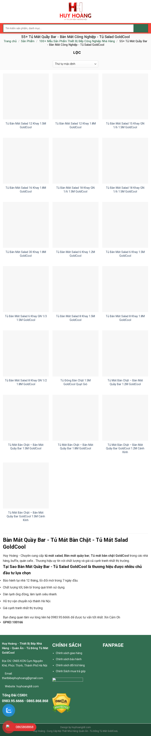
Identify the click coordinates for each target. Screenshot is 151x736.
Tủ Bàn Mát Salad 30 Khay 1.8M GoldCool (26, 253)
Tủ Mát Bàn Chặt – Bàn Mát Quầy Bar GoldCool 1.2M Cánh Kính (125, 448)
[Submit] (140, 28)
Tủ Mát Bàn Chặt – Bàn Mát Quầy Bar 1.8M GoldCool (75, 446)
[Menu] (5, 11)
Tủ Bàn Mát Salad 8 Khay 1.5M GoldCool (75, 318)
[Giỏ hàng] (146, 11)
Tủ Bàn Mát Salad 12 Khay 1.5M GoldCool (26, 125)
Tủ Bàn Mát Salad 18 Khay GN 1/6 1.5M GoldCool (75, 189)
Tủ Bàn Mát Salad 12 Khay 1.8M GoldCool (75, 125)
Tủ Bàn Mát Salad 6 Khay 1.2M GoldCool (75, 253)
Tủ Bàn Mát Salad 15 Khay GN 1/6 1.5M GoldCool (125, 125)
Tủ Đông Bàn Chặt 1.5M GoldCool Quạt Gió (75, 382)
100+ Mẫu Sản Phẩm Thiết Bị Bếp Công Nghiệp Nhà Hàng (77, 41)
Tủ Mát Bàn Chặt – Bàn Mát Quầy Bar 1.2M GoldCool (125, 382)
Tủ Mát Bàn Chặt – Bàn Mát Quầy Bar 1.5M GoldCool (25, 446)
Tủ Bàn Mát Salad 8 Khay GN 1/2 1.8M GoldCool (26, 382)
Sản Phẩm (27, 41)
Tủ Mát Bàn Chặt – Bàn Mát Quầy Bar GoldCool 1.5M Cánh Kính (26, 516)
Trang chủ (10, 41)
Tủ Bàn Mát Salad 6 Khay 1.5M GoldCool (125, 253)
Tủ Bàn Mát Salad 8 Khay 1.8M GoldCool (125, 318)
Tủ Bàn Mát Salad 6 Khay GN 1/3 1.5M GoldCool (26, 318)
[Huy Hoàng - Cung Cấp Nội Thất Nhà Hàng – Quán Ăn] (75, 11)
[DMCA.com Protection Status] (61, 703)
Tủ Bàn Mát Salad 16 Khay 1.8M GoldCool (26, 189)
